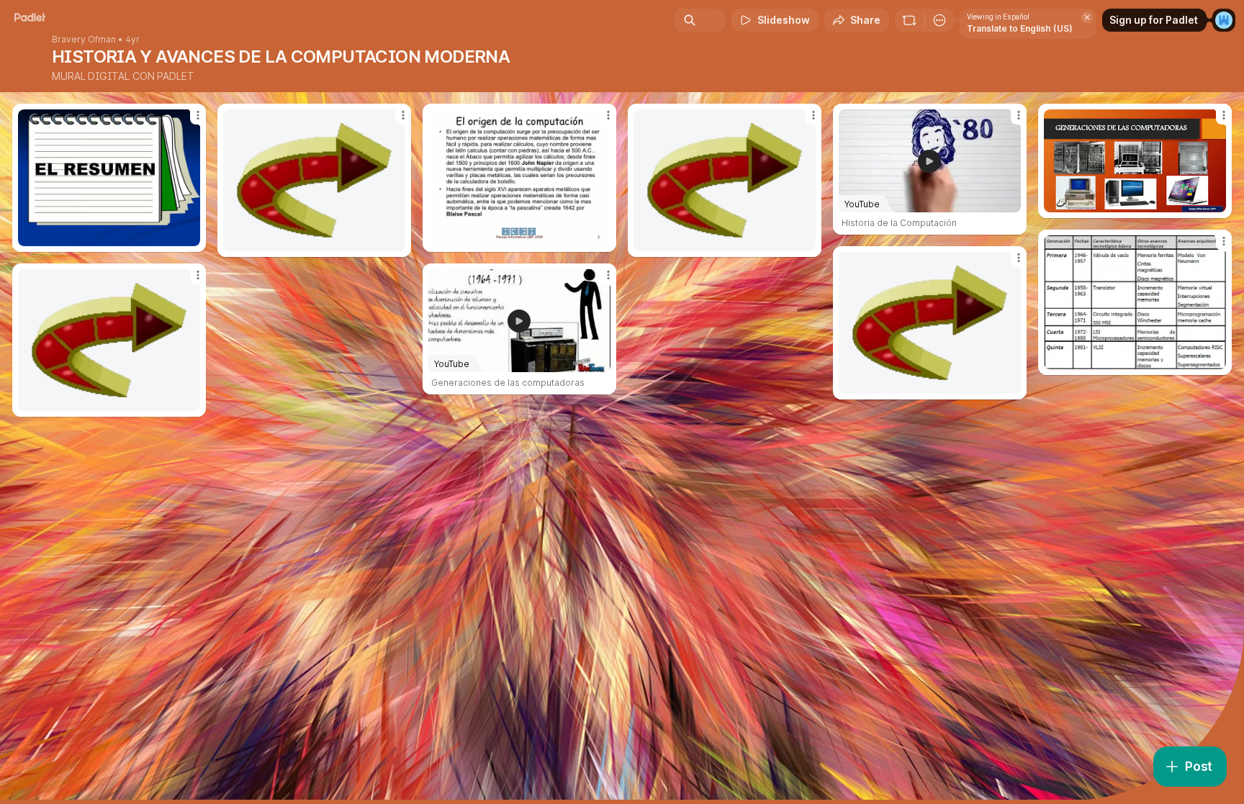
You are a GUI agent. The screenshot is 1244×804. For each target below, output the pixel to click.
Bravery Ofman (84, 40)
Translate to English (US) (1020, 28)
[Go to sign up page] (1223, 20)
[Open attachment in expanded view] (109, 177)
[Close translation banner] (1087, 17)
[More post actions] (198, 115)
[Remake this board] (909, 20)
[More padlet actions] (939, 20)
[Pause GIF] (393, 239)
